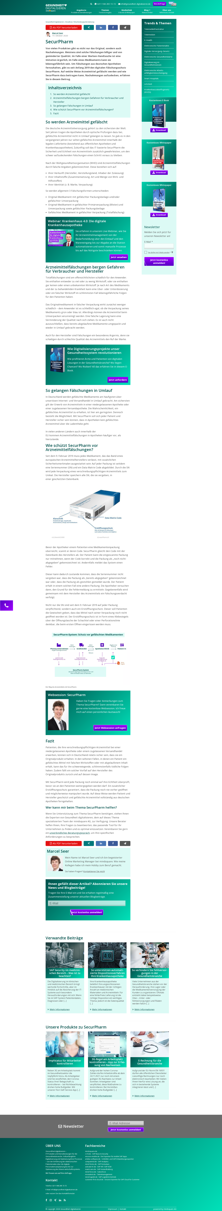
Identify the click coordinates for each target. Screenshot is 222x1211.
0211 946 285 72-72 (106, 4)
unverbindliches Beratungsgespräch (70, 832)
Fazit (56, 113)
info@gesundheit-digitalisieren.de (135, 4)
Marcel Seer (57, 33)
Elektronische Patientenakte (156, 45)
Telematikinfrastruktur (154, 29)
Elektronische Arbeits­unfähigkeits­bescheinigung (155, 71)
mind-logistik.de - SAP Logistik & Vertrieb (100, 1177)
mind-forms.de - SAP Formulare (97, 1164)
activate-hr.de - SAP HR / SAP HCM (98, 1167)
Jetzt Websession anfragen (110, 727)
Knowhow (68, 22)
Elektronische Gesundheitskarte (158, 56)
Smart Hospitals (151, 78)
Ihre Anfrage (159, 4)
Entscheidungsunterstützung (84, 22)
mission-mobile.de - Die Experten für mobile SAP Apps (106, 1156)
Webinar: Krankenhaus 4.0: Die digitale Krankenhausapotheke (77, 223)
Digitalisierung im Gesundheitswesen (152, 63)
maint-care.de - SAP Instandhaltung (99, 1169)
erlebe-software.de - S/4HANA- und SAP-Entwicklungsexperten (109, 1159)
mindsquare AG (170, 1209)
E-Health (148, 40)
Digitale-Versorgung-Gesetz (156, 51)
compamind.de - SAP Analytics (96, 1161)
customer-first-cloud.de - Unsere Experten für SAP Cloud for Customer (112, 1179)
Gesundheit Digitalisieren (55, 22)
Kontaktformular (68, 1193)
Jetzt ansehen (119, 257)
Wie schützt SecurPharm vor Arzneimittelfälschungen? (83, 109)
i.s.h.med (148, 84)
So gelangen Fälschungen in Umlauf (73, 105)
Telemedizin (149, 34)
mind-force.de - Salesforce (95, 1172)
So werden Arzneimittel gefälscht (71, 94)
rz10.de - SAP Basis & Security (96, 1154)
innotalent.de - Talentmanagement (98, 1174)
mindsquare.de (91, 1151)
